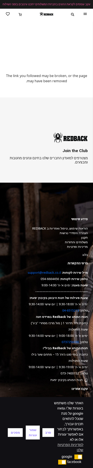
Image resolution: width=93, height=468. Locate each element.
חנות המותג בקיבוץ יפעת (66, 380)
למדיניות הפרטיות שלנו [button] (70, 447)
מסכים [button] (15, 432)
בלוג (85, 255)
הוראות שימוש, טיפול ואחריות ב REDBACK (60, 228)
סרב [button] (48, 432)
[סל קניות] (20, 14)
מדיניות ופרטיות (77, 247)
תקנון (84, 237)
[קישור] (46, 14)
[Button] (7, 14)
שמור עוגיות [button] (33, 432)
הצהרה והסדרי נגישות (74, 233)
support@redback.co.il (44, 272)
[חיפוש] (72, 14)
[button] (78, 457)
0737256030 (70, 342)
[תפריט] (85, 14)
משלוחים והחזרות (76, 242)
